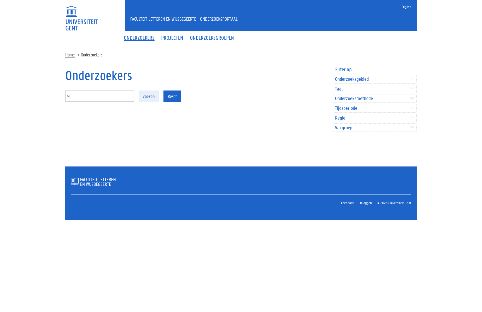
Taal (339, 89)
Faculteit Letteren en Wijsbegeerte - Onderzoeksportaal (184, 19)
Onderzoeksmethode (354, 98)
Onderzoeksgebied (352, 79)
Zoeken (149, 96)
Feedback (347, 202)
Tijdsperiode (346, 108)
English (406, 6)
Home (70, 55)
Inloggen (366, 202)
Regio (340, 118)
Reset (172, 96)
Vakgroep (343, 127)
